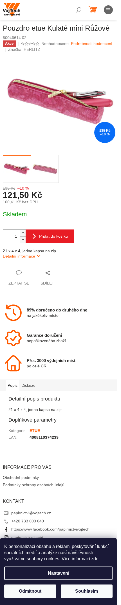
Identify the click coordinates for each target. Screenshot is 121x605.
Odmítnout (30, 591)
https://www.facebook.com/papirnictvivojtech (50, 529)
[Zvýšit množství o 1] (23, 233)
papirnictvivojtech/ (27, 537)
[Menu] (108, 9)
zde (94, 558)
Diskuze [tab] (28, 385)
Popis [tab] (12, 385)
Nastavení (58, 573)
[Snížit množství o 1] (23, 239)
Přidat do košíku (53, 236)
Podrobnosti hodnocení (91, 43)
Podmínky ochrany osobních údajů (33, 485)
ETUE (35, 430)
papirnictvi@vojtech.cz (31, 513)
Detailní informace (19, 256)
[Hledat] (78, 9)
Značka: (24, 49)
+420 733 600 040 (27, 521)
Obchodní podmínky (21, 477)
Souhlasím (86, 591)
